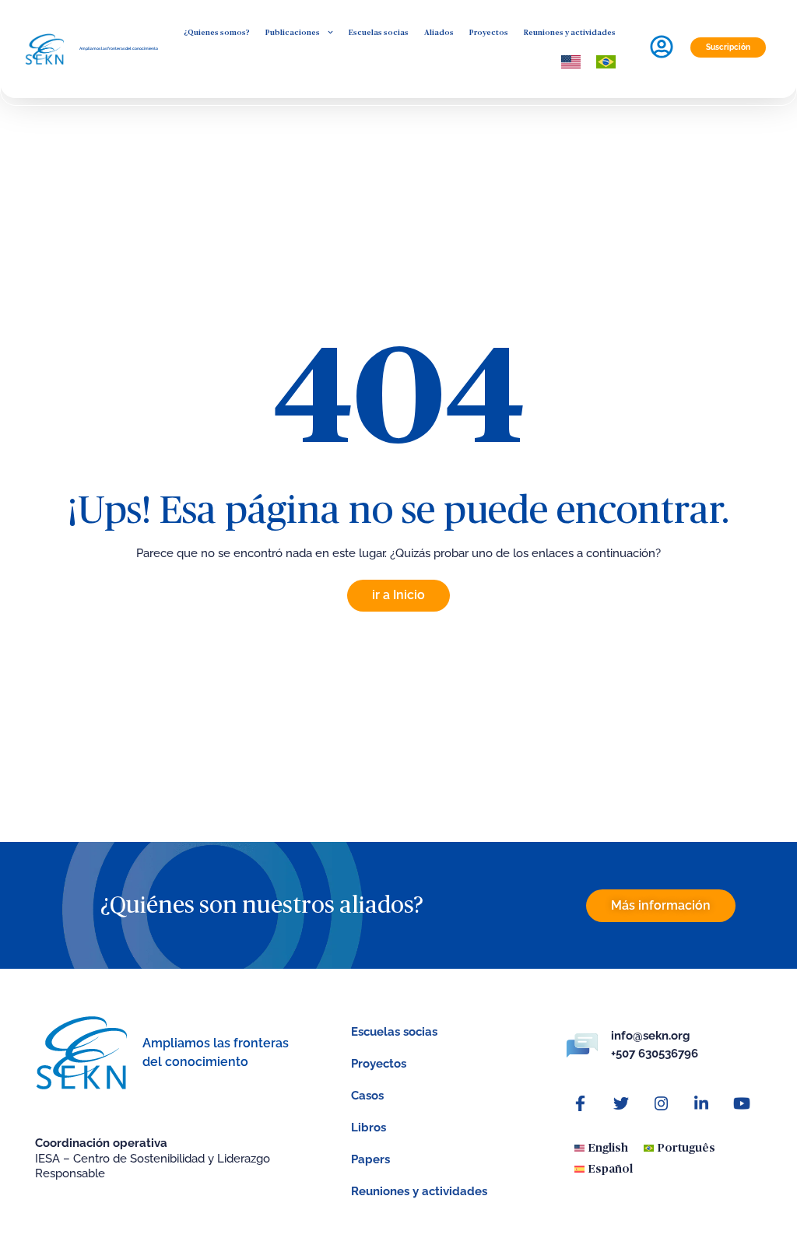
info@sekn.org (650, 1036)
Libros (368, 1127)
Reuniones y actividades (570, 33)
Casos (367, 1096)
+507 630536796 (654, 1054)
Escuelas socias (379, 33)
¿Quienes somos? (217, 33)
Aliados (439, 33)
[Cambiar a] (570, 62)
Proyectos (488, 33)
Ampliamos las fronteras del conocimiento (118, 48)
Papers (370, 1159)
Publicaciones (292, 33)
